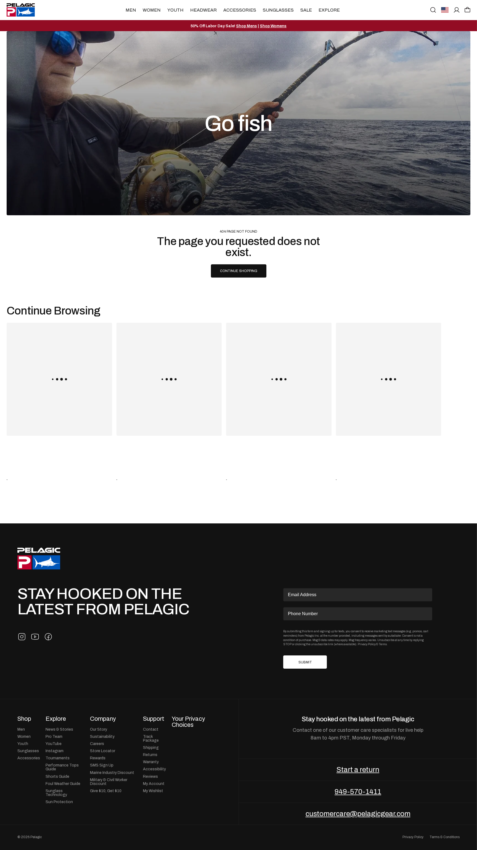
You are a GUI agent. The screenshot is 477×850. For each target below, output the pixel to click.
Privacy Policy (367, 644)
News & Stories (59, 729)
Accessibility (154, 769)
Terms (383, 644)
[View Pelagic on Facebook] (48, 636)
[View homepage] (21, 10)
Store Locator (102, 751)
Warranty (151, 762)
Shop (24, 719)
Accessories (239, 10)
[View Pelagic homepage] (38, 558)
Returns (150, 755)
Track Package (151, 738)
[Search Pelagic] (433, 10)
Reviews (150, 776)
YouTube (54, 744)
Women (152, 10)
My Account (154, 784)
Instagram (54, 751)
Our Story (98, 729)
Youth (175, 10)
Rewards (97, 758)
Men (131, 10)
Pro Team (54, 736)
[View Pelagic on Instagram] (21, 636)
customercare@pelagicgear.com (358, 813)
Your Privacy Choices (188, 722)
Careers (97, 744)
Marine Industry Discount (112, 772)
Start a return (357, 769)
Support (153, 719)
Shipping (151, 747)
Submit (305, 662)
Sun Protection (59, 802)
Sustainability (102, 736)
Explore (329, 10)
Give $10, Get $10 (105, 791)
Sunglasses (278, 10)
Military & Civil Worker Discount (108, 782)
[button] (467, 9)
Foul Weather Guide (63, 784)
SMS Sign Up (101, 765)
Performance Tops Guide (62, 767)
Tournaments (58, 758)
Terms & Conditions (445, 837)
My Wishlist (153, 791)
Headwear (203, 10)
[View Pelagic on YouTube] (35, 636)
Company (103, 719)
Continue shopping (238, 270)
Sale (306, 10)
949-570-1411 (358, 791)
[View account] (457, 10)
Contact (150, 729)
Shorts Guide (57, 776)
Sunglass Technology (56, 793)
